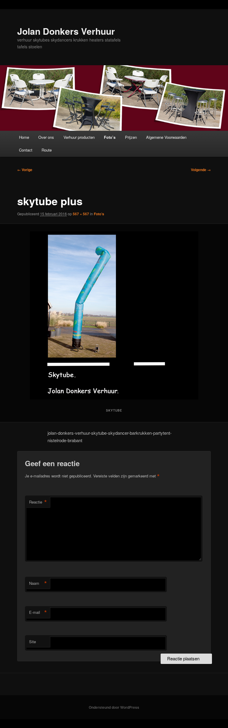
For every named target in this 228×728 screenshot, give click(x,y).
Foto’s (109, 137)
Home (24, 137)
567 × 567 (81, 213)
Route (47, 150)
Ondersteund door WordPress (114, 707)
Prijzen (131, 137)
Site (32, 641)
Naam (38, 583)
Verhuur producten (79, 137)
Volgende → (201, 169)
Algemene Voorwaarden (166, 137)
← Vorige (24, 169)
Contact (25, 150)
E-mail (38, 612)
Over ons (46, 137)
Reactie (38, 502)
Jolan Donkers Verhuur (66, 31)
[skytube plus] (114, 315)
